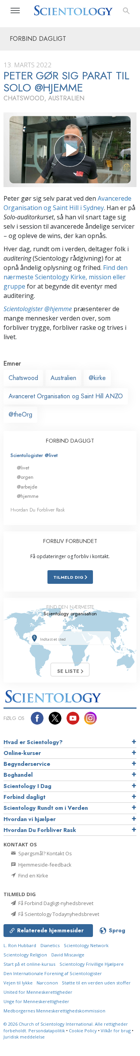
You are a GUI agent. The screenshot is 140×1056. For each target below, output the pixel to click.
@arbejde (27, 486)
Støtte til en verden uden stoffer (96, 983)
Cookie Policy (83, 1030)
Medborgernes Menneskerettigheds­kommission (54, 1011)
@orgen (25, 477)
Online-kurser (22, 753)
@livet (23, 467)
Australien (63, 377)
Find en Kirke (32, 875)
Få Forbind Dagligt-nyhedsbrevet (55, 903)
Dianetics (50, 945)
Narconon (48, 983)
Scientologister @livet (34, 455)
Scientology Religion (25, 955)
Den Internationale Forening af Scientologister (53, 973)
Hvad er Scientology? (33, 742)
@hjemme (27, 496)
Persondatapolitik (46, 1030)
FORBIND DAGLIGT (70, 441)
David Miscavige (67, 955)
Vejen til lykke (19, 983)
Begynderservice (27, 764)
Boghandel (18, 775)
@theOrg (20, 414)
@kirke (97, 377)
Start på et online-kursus (29, 964)
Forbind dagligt (25, 797)
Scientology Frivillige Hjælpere (92, 964)
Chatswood (23, 377)
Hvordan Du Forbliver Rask (37, 509)
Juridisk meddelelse (24, 1037)
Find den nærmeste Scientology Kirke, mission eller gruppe (66, 277)
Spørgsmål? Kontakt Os (44, 853)
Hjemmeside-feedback (44, 864)
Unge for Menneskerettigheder (36, 1001)
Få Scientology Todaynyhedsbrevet (58, 914)
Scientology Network (86, 945)
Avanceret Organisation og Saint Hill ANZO (66, 396)
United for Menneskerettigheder (38, 992)
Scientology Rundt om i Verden (46, 808)
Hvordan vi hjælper (30, 819)
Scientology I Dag (27, 786)
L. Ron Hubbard (20, 945)
